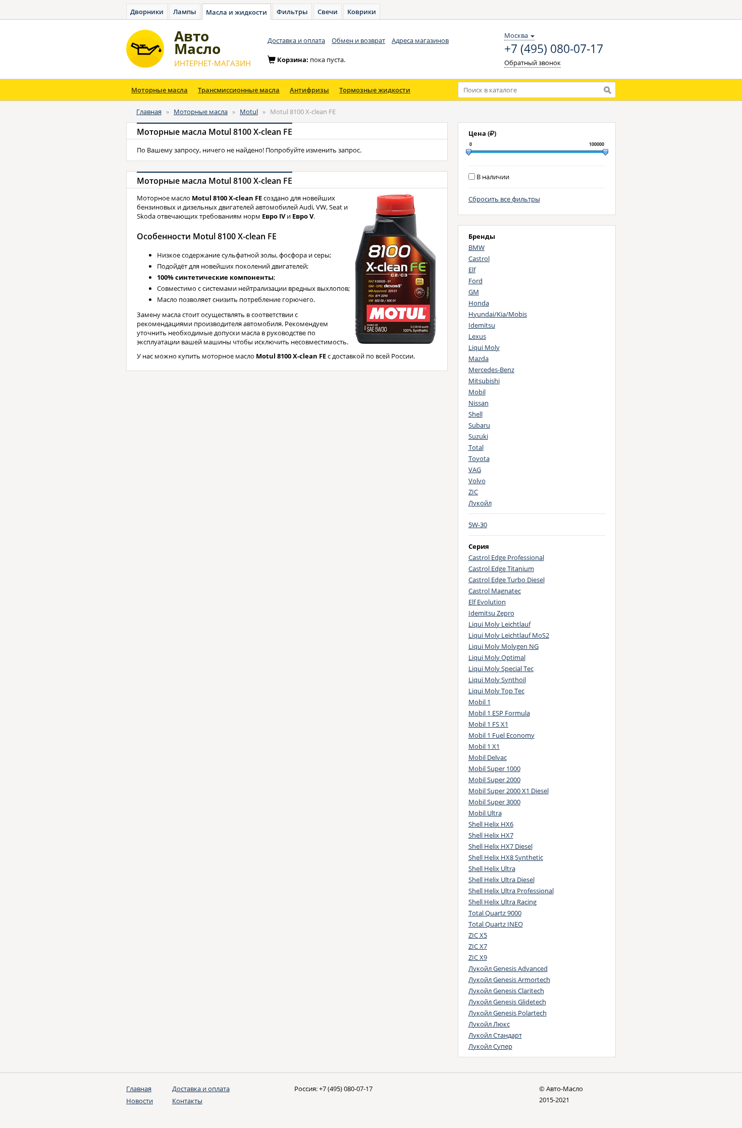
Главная (149, 111)
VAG (474, 469)
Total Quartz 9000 (494, 912)
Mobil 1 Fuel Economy (501, 735)
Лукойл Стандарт (495, 1035)
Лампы (184, 11)
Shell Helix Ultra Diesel (501, 879)
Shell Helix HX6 (490, 824)
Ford (475, 280)
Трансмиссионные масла (239, 89)
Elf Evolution (487, 601)
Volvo (477, 480)
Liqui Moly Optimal (496, 657)
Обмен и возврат (358, 40)
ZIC (473, 491)
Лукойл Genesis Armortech (509, 979)
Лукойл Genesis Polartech (507, 1012)
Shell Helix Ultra (491, 868)
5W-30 (477, 524)
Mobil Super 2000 (494, 779)
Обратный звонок (532, 62)
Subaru (479, 425)
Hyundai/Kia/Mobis (497, 314)
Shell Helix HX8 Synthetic (505, 857)
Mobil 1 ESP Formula (499, 712)
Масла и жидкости (236, 12)
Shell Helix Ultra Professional (511, 890)
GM (473, 291)
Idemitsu (481, 325)
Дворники (147, 11)
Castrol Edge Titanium (501, 568)
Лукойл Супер (490, 1046)
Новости (139, 1100)
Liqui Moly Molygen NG (503, 646)
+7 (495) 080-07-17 (553, 49)
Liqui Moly (484, 347)
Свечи (327, 11)
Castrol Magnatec (494, 590)
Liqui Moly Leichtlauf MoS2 (508, 635)
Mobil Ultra (485, 812)
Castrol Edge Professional (506, 557)
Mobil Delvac (487, 757)
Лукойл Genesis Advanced (508, 968)
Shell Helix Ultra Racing (502, 901)
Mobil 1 (479, 701)
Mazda (478, 358)
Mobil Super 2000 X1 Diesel (508, 790)
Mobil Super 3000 (494, 801)
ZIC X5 (477, 935)
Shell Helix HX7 (490, 835)
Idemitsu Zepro (491, 613)
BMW (476, 247)
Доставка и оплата (296, 40)
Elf (471, 269)
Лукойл (480, 502)
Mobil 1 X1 (484, 746)
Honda (478, 302)
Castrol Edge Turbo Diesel (506, 579)
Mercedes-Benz (491, 369)
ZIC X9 (477, 957)
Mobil (477, 391)
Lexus (477, 336)
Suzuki (478, 436)
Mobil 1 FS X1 (488, 724)
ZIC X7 (477, 946)
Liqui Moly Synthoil (497, 679)
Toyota (479, 458)
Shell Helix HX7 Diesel (500, 846)
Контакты (187, 1100)
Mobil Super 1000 (494, 768)
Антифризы (309, 89)
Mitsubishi (484, 380)
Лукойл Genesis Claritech (506, 990)
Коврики (361, 11)
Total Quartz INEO (495, 924)
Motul (249, 111)
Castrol (479, 258)
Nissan (478, 402)
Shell (475, 414)
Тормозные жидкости (374, 89)
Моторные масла (159, 89)
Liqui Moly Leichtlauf (499, 624)
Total (476, 447)
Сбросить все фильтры (504, 198)
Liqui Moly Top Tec (496, 690)
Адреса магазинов (420, 40)
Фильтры (292, 11)
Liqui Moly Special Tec (501, 668)
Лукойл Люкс (489, 1024)
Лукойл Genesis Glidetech (507, 1001)
